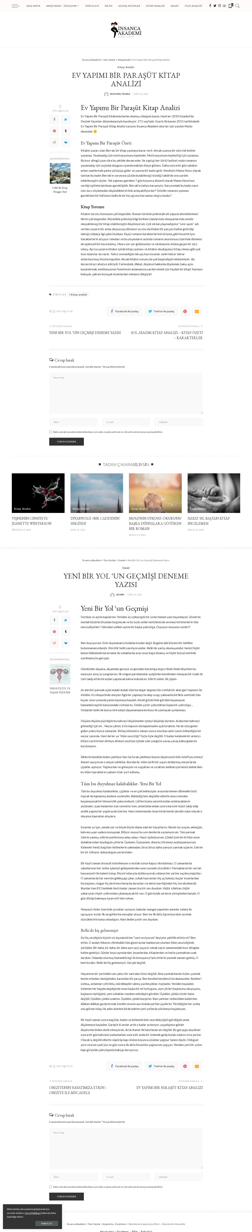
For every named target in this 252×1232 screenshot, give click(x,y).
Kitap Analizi (126, 67)
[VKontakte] (65, 142)
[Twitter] (65, 119)
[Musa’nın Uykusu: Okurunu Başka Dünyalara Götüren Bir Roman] (155, 493)
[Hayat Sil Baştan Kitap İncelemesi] (214, 493)
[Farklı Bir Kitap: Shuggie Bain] (60, 173)
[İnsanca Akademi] (126, 30)
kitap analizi (79, 294)
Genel (126, 567)
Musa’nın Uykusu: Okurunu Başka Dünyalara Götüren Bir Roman (155, 523)
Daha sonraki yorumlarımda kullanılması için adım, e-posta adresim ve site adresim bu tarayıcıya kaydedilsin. (108, 432)
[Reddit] (54, 142)
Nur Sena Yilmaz (120, 94)
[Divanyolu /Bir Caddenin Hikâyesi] (96, 493)
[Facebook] (54, 119)
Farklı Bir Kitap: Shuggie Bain (60, 189)
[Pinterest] (54, 131)
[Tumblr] (65, 131)
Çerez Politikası (33, 1213)
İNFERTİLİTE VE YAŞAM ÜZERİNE (60, 690)
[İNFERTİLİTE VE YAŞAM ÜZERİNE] (60, 674)
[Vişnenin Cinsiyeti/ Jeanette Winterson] (38, 493)
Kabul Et (46, 1223)
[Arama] (237, 6)
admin (120, 594)
